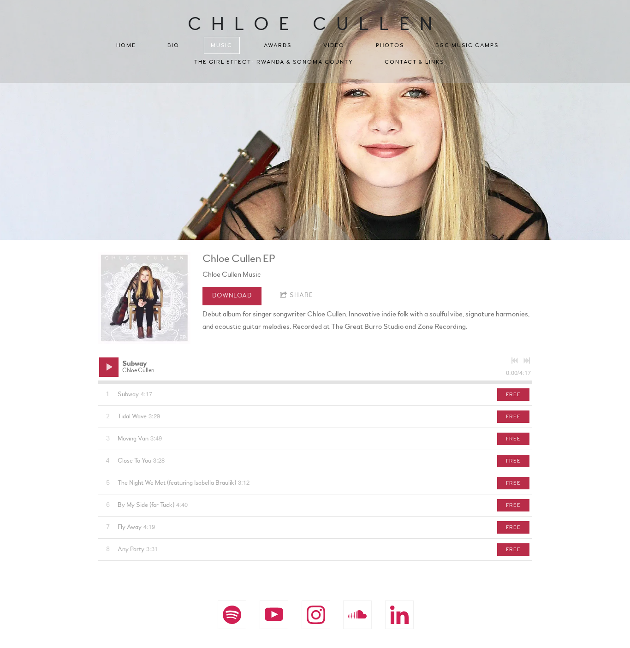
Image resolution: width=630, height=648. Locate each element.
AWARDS (277, 45)
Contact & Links (414, 62)
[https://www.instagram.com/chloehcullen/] (316, 614)
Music (221, 45)
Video (334, 45)
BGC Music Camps (467, 45)
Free (513, 394)
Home (126, 45)
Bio (173, 45)
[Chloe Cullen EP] (144, 298)
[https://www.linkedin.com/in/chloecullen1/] (399, 614)
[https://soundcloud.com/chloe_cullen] (357, 614)
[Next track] (527, 361)
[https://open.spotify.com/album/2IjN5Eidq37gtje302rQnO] (232, 614)
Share (301, 295)
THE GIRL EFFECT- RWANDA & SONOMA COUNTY (273, 62)
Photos (390, 45)
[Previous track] (515, 361)
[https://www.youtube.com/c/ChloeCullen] (274, 614)
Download (232, 295)
